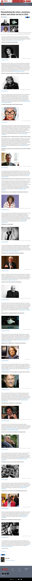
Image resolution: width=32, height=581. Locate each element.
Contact (13, 570)
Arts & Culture (3, 9)
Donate (28, 1)
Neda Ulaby (5, 16)
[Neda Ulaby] (3, 559)
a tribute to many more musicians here (16, 40)
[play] (2, 4)
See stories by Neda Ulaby (10, 560)
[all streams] (31, 4)
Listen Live (19, 570)
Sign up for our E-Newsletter (27, 569)
